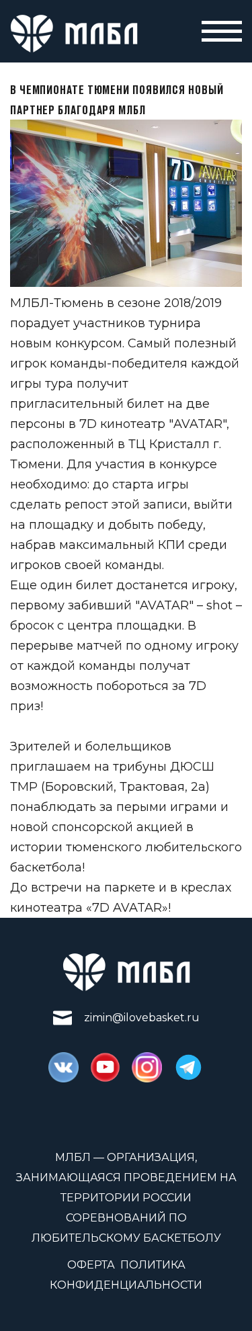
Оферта (91, 1264)
